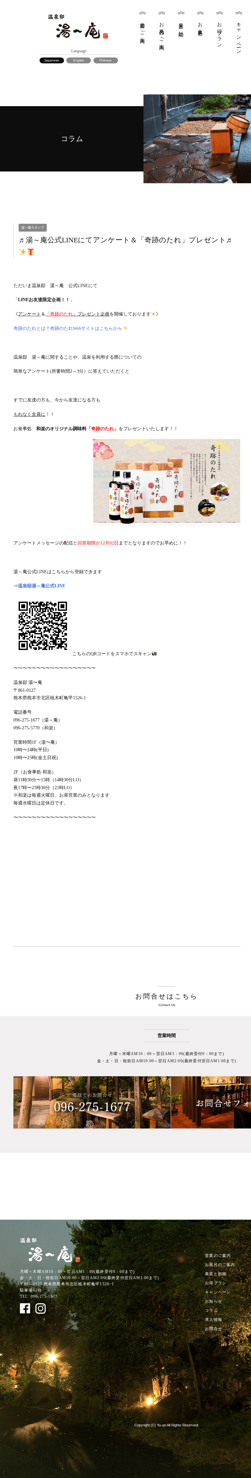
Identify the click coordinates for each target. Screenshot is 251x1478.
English (78, 60)
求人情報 (213, 1319)
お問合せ (213, 1328)
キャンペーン (239, 36)
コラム (211, 1310)
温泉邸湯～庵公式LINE (41, 585)
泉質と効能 (181, 24)
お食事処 (200, 23)
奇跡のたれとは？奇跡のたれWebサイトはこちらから (67, 328)
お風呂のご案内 (161, 30)
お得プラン (219, 32)
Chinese (105, 60)
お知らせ (213, 1301)
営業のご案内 (142, 27)
